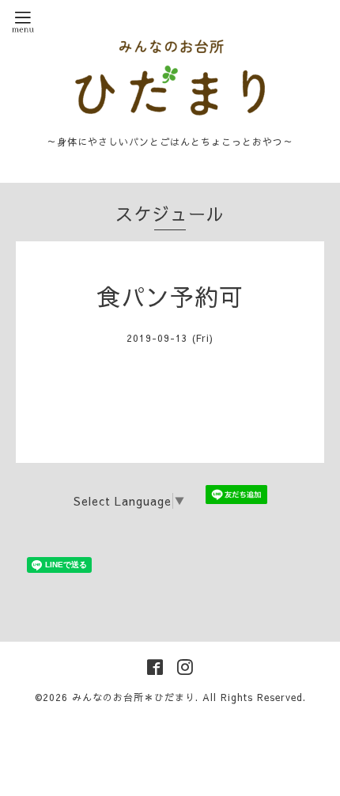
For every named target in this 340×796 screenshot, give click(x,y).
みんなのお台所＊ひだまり (133, 697)
